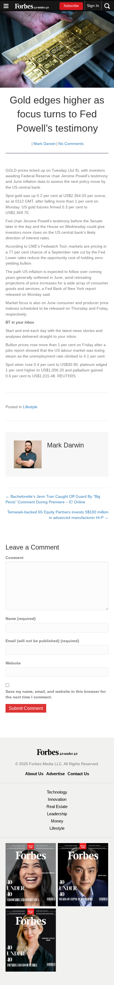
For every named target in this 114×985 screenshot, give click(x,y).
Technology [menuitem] (57, 792)
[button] (71, 6)
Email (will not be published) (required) (42, 641)
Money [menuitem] (57, 821)
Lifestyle (30, 407)
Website (13, 663)
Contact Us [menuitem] (78, 773)
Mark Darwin (44, 143)
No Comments (71, 143)
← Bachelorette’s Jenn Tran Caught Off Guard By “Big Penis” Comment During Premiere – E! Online (53, 499)
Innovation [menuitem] (57, 799)
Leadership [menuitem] (57, 813)
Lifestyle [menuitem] (57, 828)
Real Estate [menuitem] (57, 806)
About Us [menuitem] (34, 773)
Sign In (93, 5)
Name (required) (21, 618)
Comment (15, 557)
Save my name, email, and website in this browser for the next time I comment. (56, 694)
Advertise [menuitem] (55, 773)
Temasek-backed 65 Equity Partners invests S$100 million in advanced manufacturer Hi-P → (57, 515)
